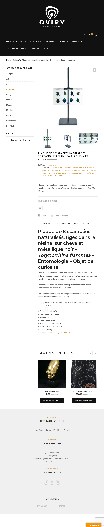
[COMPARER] (40, 208)
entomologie (48, 170)
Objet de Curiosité (88, 170)
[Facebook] (46, 482)
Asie (8, 84)
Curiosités (17, 60)
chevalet (82, 168)
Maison (9, 105)
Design (9, 94)
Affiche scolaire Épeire (84, 391)
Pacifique (10, 126)
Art (7, 79)
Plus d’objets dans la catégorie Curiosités (54, 333)
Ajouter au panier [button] (52, 400)
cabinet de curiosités (62, 168)
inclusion (59, 170)
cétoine (74, 168)
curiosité (90, 168)
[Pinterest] (52, 482)
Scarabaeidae (64, 173)
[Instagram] (58, 482)
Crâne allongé (52, 391)
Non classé (11, 121)
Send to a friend (61, 216)
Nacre (8, 115)
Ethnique (9, 100)
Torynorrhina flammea (52, 175)
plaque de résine (49, 173)
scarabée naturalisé (87, 173)
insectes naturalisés (71, 170)
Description (44, 224)
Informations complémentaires (73, 224)
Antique (9, 74)
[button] (94, 70)
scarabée (74, 173)
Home (8, 60)
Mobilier (9, 110)
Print (43, 216)
